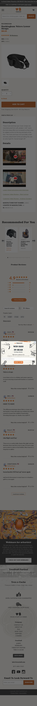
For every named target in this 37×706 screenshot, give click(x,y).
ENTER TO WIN (18, 362)
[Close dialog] (35, 342)
